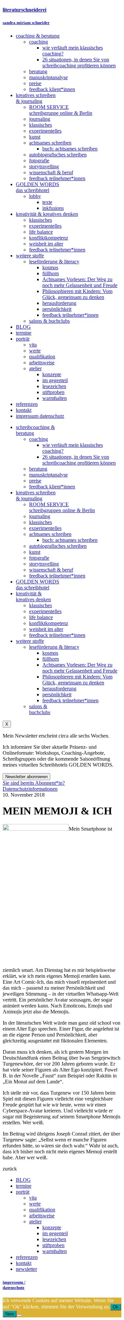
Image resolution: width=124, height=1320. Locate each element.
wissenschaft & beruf (51, 570)
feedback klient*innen (52, 486)
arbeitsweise (42, 1215)
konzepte (51, 1227)
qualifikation (42, 1209)
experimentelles (45, 528)
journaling (39, 516)
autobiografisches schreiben (58, 546)
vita (33, 1198)
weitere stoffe (30, 641)
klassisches (40, 522)
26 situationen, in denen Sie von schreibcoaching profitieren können (79, 460)
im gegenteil (55, 1233)
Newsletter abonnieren (26, 776)
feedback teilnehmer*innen (57, 575)
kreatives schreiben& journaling (36, 495)
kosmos (50, 653)
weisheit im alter (46, 629)
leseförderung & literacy (54, 647)
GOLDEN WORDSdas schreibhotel (37, 584)
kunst (34, 552)
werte (35, 1203)
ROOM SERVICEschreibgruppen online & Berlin (62, 507)
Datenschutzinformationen (30, 789)
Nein (9, 1313)
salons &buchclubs (39, 709)
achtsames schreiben (50, 534)
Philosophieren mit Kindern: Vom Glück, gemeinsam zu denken (77, 679)
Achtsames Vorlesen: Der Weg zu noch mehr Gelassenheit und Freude (79, 668)
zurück (10, 1169)
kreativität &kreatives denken (33, 596)
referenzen (27, 1257)
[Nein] (19, 1315)
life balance (41, 617)
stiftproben (53, 1245)
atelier (35, 1221)
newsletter (26, 1269)
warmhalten (54, 1251)
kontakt (23, 1263)
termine (23, 1186)
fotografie (39, 558)
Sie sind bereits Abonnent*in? (34, 783)
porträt (22, 1192)
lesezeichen (54, 1239)
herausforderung (59, 688)
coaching (38, 439)
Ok (115, 1306)
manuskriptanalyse (48, 475)
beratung (38, 469)
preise (35, 480)
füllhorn (50, 659)
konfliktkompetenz (48, 623)
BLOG (23, 1180)
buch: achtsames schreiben (70, 540)
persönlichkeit (56, 694)
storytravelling (44, 564)
